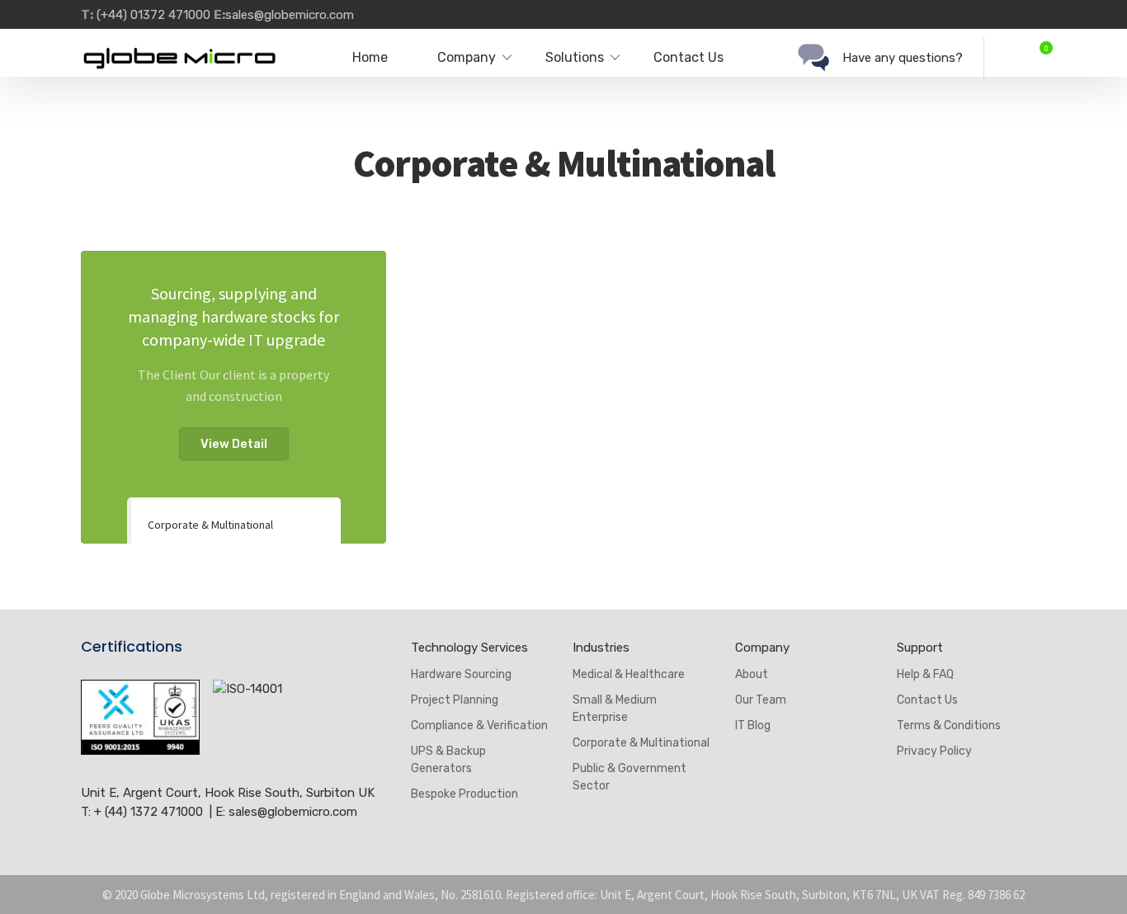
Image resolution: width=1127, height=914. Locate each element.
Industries (601, 647)
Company (762, 647)
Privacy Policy (934, 751)
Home (370, 57)
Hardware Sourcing (461, 674)
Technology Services (469, 647)
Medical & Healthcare (629, 674)
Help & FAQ (925, 674)
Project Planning (454, 700)
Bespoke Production (464, 794)
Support (920, 647)
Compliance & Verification (479, 725)
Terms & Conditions (949, 725)
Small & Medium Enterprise (615, 708)
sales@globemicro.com (289, 14)
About (751, 674)
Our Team (760, 700)
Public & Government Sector (629, 777)
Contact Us (688, 57)
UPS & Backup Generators (448, 759)
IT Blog (753, 725)
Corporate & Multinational (210, 524)
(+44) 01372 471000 (151, 14)
